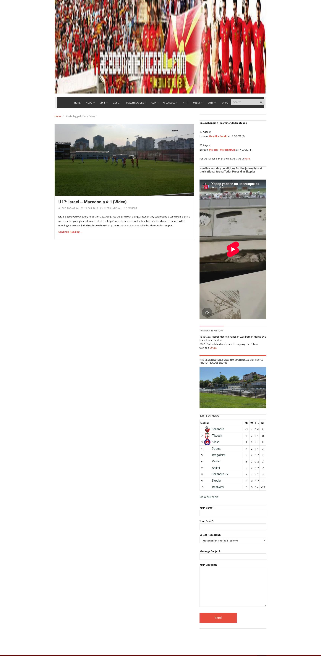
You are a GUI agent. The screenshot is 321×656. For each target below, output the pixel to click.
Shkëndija (218, 429)
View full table (209, 496)
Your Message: (208, 565)
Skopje (216, 480)
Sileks (216, 441)
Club (206, 423)
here (247, 158)
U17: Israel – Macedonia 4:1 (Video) (92, 202)
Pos (202, 423)
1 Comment (130, 208)
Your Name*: (207, 508)
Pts (246, 423)
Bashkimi (218, 487)
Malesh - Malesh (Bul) (222, 149)
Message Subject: (210, 551)
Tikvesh (217, 435)
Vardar (216, 461)
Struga (213, 348)
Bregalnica (219, 454)
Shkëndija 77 (220, 474)
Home (58, 116)
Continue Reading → (70, 232)
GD (263, 423)
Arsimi (216, 467)
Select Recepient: (210, 535)
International (113, 208)
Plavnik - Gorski (218, 136)
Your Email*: (207, 521)
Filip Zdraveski (70, 208)
